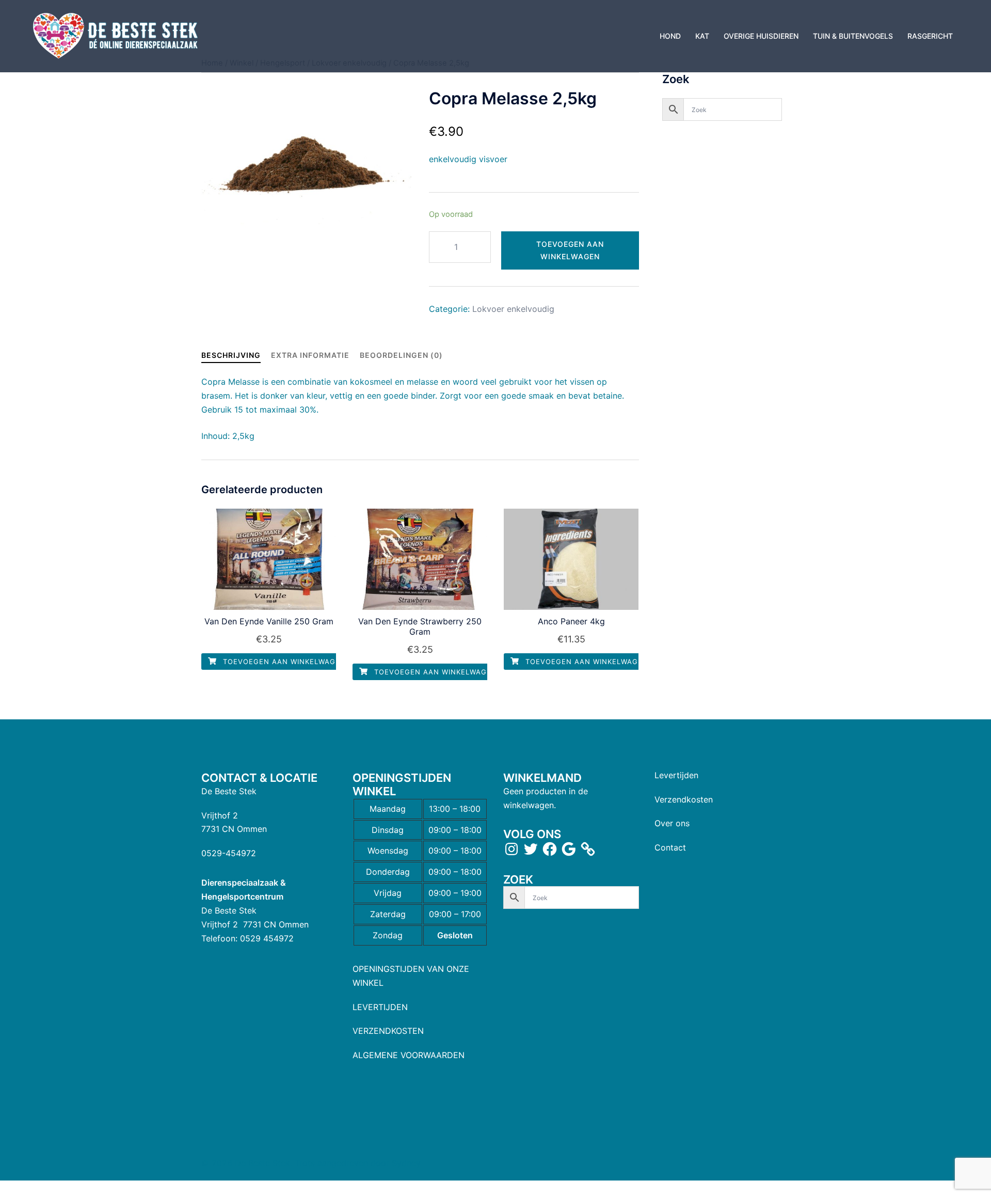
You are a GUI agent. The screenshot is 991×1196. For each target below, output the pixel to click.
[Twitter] (530, 849)
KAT (702, 36)
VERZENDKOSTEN (388, 1031)
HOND (670, 36)
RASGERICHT (930, 36)
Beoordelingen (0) (401, 355)
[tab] (231, 355)
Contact (670, 847)
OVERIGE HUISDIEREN (761, 36)
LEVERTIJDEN (380, 1007)
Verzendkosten (683, 799)
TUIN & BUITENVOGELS (853, 36)
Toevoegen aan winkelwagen (570, 250)
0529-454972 (228, 853)
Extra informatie (310, 355)
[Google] (569, 849)
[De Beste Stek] (117, 35)
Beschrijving (231, 355)
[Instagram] (511, 849)
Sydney (406, 1163)
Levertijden (676, 775)
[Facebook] (549, 849)
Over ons (672, 823)
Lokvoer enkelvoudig (513, 309)
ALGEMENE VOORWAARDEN (409, 1055)
